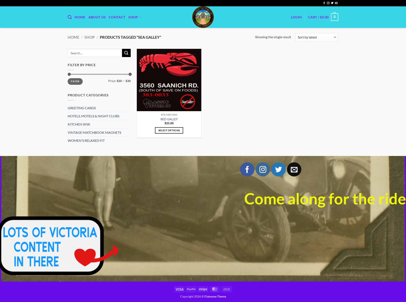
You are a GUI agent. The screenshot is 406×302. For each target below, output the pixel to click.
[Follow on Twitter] (332, 3)
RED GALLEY (169, 119)
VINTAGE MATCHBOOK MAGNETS (94, 132)
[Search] (70, 17)
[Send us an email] (336, 3)
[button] (296, 17)
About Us (97, 17)
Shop (133, 17)
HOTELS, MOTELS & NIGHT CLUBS (93, 116)
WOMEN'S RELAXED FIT (86, 140)
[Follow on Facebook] (324, 3)
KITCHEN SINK (79, 124)
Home (80, 17)
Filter (75, 81)
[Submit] (126, 53)
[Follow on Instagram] (328, 3)
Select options (169, 130)
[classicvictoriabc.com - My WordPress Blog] (203, 17)
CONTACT (117, 17)
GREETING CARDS (82, 108)
